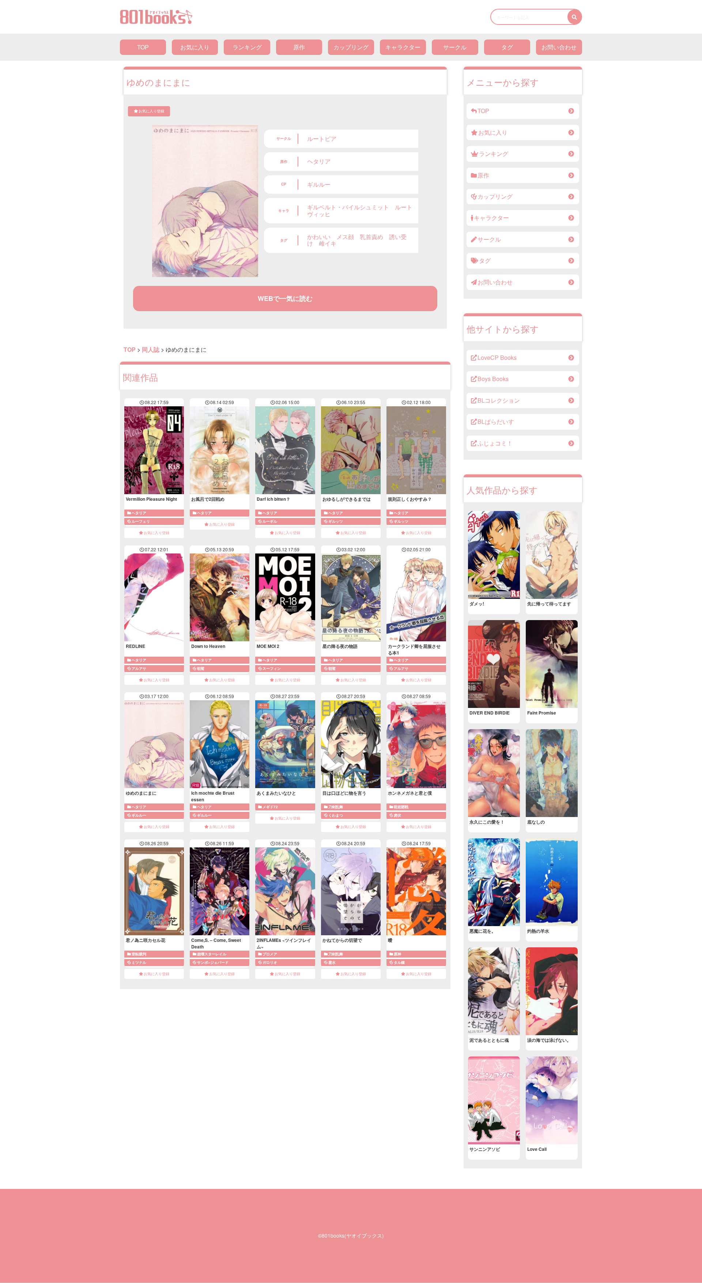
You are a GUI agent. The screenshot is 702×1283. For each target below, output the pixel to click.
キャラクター (402, 47)
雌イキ (327, 243)
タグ (507, 47)
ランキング (247, 47)
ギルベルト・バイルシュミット (348, 207)
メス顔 (345, 236)
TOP (143, 47)
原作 (299, 47)
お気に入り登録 (151, 110)
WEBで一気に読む (285, 298)
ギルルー (319, 184)
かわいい (319, 236)
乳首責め (371, 236)
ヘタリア (319, 161)
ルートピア (321, 138)
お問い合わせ (559, 47)
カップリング (351, 47)
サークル (455, 47)
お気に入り (195, 47)
